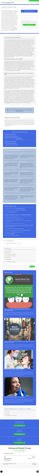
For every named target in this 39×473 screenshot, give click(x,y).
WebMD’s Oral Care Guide (12, 211)
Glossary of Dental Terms (20, 208)
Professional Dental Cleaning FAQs (13, 369)
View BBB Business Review (19, 218)
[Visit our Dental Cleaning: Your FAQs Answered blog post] (18, 395)
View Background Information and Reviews (16, 231)
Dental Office (7, 413)
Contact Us (19, 442)
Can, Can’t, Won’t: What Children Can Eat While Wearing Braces (17, 309)
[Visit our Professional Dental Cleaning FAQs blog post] (18, 368)
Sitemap (7, 464)
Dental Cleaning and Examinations (10, 254)
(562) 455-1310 (14, 29)
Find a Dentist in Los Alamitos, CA (10, 261)
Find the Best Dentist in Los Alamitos (10, 415)
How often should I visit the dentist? (10, 134)
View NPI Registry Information (26, 230)
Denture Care (7, 411)
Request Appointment (19, 434)
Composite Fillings (8, 250)
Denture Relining (8, 257)
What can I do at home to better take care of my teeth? (13, 137)
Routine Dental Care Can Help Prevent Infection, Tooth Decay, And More (19, 342)
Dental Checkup (7, 252)
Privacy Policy (4, 464)
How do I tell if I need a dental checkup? (11, 143)
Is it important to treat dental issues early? (11, 144)
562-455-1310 (8, 102)
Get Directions (19, 425)
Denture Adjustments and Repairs (10, 255)
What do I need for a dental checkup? (10, 141)
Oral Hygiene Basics (8, 259)
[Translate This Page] (37, 472)
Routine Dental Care (10, 240)
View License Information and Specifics (18, 228)
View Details (13, 233)
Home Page (22, 210)
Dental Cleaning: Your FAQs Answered (14, 397)
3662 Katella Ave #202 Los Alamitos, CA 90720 (20, 0)
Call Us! (35, 0)
